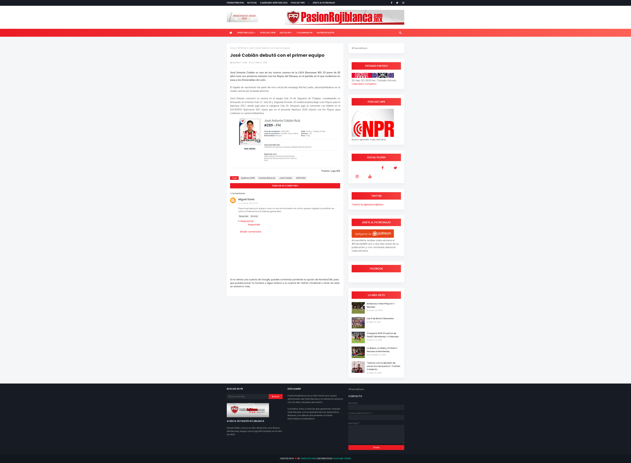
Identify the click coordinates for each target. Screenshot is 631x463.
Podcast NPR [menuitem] (267, 32)
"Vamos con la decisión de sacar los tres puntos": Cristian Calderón (383, 366)
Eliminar (254, 216)
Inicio (232, 48)
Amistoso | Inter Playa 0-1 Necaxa (381, 305)
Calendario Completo (364, 84)
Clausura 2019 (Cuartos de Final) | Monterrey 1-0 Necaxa (382, 335)
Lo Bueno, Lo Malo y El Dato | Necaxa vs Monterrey (382, 350)
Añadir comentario (250, 231)
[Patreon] (357, 167)
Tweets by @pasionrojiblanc (368, 204)
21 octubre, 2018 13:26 (248, 203)
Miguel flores (246, 199)
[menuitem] (231, 33)
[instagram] (402, 3)
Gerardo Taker (239, 62)
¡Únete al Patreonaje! (324, 2)
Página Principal (235, 2)
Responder (243, 216)
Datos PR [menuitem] (285, 32)
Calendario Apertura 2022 (274, 2)
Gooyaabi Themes (342, 458)
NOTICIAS (242, 48)
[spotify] (370, 167)
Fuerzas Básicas (267, 178)
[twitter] (397, 3)
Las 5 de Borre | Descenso (380, 318)
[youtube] (370, 176)
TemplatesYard (308, 458)
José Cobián (285, 178)
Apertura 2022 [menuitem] (245, 32)
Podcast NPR (298, 2)
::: (308, 2)
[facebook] (391, 3)
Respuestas (247, 221)
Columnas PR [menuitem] (304, 32)
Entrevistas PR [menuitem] (325, 32)
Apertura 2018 (248, 178)
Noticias (252, 2)
